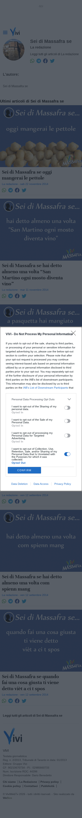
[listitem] (41, 399)
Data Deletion (19, 483)
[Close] (74, 334)
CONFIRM (24, 470)
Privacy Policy (62, 483)
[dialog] (41, 409)
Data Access (41, 483)
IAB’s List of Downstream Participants (45, 387)
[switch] (67, 408)
